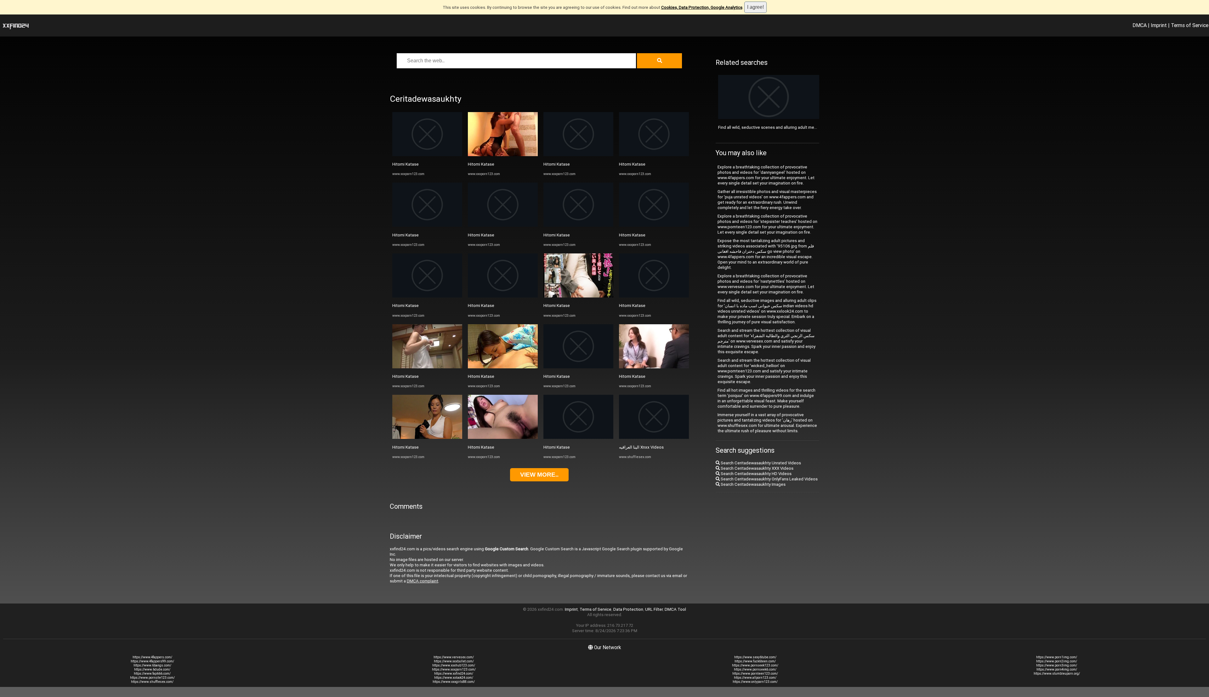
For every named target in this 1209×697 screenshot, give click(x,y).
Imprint (1159, 25)
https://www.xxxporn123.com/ (454, 669)
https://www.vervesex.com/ (454, 657)
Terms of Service (1189, 25)
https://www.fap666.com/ (152, 674)
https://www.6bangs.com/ (152, 665)
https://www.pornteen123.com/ (755, 674)
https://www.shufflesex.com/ (152, 682)
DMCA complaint (422, 581)
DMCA (1139, 25)
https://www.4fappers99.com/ (152, 661)
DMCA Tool (675, 609)
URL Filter (654, 609)
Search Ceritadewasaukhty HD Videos (756, 473)
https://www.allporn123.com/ (755, 678)
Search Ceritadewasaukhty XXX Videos (756, 468)
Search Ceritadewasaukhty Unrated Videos (760, 463)
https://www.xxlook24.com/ (453, 678)
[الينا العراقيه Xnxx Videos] (654, 437)
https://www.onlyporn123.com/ (755, 682)
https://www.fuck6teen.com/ (755, 661)
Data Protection (628, 609)
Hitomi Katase (405, 164)
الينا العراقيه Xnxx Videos (641, 447)
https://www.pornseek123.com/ (755, 665)
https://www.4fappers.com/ (152, 657)
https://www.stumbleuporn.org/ (1057, 674)
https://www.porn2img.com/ (1056, 661)
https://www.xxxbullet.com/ (454, 661)
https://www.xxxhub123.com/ (453, 665)
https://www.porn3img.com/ (1056, 665)
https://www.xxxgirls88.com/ (454, 682)
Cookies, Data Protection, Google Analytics (701, 7)
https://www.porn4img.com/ (1056, 669)
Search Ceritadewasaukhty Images (753, 484)
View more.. (539, 474)
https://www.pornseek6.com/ (755, 669)
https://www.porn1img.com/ (1056, 657)
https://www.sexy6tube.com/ (755, 657)
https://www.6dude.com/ (152, 669)
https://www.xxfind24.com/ (453, 674)
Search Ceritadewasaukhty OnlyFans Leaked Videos (769, 479)
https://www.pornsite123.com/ (152, 678)
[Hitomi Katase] (427, 154)
